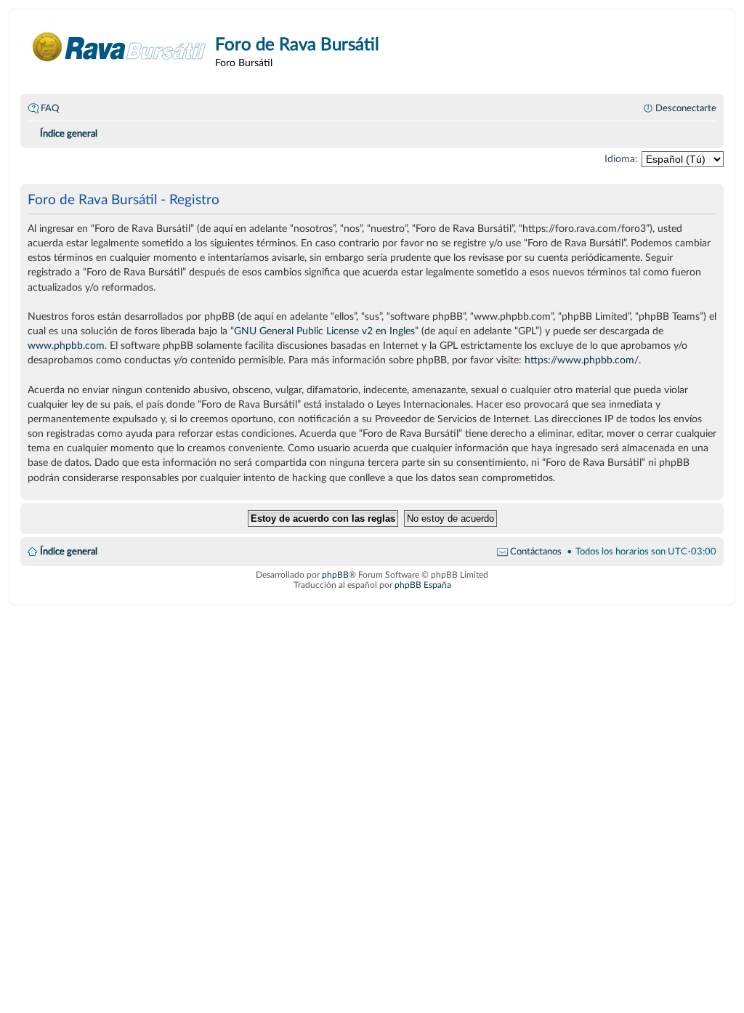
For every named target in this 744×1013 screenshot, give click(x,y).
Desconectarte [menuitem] (685, 108)
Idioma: (621, 158)
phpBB (335, 574)
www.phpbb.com (66, 345)
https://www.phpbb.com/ (582, 360)
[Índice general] (119, 47)
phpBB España (423, 585)
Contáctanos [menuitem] (536, 551)
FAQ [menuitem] (50, 108)
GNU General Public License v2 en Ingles (324, 331)
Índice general (68, 551)
